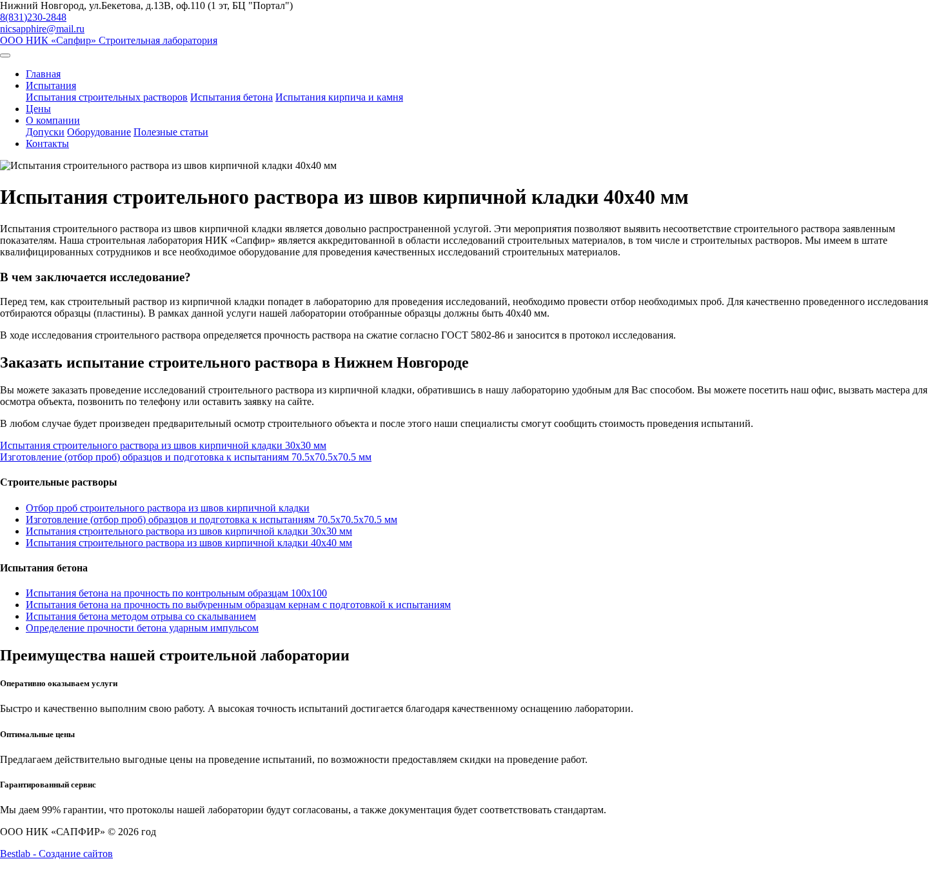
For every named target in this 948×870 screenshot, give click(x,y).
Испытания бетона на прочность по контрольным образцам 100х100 (176, 593)
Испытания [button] (51, 85)
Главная (43, 73)
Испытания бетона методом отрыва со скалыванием (141, 616)
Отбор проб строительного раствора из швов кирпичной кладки (168, 507)
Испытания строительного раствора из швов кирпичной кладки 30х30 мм (189, 531)
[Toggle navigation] (5, 55)
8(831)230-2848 (33, 17)
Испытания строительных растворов (107, 97)
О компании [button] (53, 120)
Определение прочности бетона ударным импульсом (142, 627)
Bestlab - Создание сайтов (56, 853)
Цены (38, 108)
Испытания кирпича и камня (339, 97)
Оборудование (99, 131)
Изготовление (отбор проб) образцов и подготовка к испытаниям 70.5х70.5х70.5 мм (211, 519)
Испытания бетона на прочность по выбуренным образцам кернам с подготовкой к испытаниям (238, 604)
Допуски (45, 131)
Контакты (47, 143)
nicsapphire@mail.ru (42, 28)
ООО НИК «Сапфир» (108, 40)
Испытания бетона (231, 97)
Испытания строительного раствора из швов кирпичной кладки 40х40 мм (189, 542)
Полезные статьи (170, 131)
